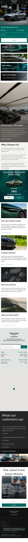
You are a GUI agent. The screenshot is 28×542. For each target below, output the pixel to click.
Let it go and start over (7, 325)
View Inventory (5, 232)
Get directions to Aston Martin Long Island (11, 344)
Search (14, 40)
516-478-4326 (22, 352)
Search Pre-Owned (6, 264)
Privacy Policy (4, 532)
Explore (19, 197)
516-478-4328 (22, 360)
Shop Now (4, 294)
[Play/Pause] (2, 23)
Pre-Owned (21, 30)
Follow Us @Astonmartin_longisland (9, 464)
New (4, 30)
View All (14, 505)
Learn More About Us (6, 139)
